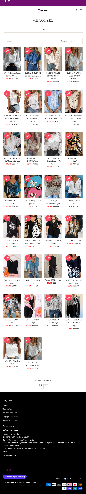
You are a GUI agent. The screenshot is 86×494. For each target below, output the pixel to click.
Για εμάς (6, 405)
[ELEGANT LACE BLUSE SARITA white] (74, 59)
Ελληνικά (56, 479)
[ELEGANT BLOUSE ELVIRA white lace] (12, 144)
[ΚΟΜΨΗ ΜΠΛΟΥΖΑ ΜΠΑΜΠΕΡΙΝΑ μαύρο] (74, 306)
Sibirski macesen (10, 485)
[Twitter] (9, 3)
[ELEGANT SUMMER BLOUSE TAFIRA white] (12, 101)
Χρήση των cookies (10, 417)
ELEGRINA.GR (9, 437)
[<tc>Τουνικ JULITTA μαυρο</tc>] (12, 226)
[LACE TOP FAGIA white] (12, 348)
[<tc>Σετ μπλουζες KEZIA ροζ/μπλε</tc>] (33, 186)
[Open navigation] (13, 10)
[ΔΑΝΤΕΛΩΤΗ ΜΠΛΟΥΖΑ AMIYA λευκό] (53, 144)
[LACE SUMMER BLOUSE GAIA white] (33, 101)
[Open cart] (81, 10)
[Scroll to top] (81, 489)
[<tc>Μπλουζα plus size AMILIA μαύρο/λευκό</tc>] (33, 226)
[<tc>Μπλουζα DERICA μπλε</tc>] (33, 266)
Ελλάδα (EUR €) (73, 479)
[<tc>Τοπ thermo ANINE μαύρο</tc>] (12, 266)
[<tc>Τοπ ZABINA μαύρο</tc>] (74, 226)
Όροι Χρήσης (7, 409)
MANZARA (31, 482)
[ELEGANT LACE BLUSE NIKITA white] (53, 59)
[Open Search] (77, 10)
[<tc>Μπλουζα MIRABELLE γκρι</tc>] (53, 186)
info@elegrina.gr (10, 455)
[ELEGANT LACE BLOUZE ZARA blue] (53, 101)
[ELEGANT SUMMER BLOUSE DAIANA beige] (74, 101)
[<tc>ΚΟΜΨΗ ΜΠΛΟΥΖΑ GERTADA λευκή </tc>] (12, 59)
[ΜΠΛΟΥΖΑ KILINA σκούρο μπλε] (74, 266)
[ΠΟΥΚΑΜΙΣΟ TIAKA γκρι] (53, 306)
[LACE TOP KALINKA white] (33, 348)
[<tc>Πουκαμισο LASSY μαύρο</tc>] (12, 306)
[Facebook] (3, 3)
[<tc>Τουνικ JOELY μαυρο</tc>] (53, 266)
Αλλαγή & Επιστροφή (10, 420)
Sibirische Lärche (25, 485)
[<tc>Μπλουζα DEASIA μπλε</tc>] (12, 186)
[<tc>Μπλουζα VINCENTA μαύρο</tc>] (53, 226)
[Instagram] (5, 3)
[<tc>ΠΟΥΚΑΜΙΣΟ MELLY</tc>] (74, 144)
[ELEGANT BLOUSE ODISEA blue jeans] (33, 59)
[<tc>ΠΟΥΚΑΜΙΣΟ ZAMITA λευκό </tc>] (33, 144)
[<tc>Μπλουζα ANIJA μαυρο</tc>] (33, 306)
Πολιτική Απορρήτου (10, 413)
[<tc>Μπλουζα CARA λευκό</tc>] (74, 186)
